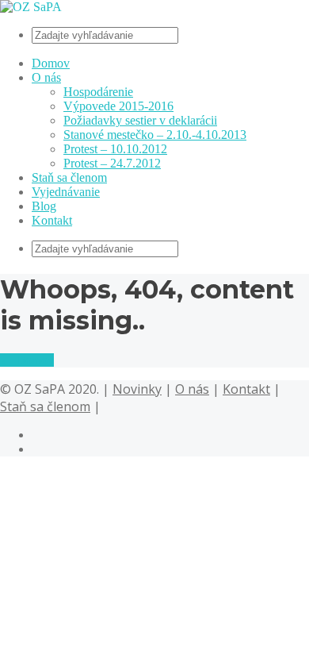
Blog (44, 206)
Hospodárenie (98, 91)
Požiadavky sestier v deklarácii (140, 120)
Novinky (137, 389)
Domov (51, 63)
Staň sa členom (69, 177)
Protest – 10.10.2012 (115, 149)
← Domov (27, 360)
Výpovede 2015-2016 (118, 106)
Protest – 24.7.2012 (112, 163)
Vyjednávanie (66, 191)
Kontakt (52, 220)
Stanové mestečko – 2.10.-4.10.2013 (154, 134)
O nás (46, 77)
